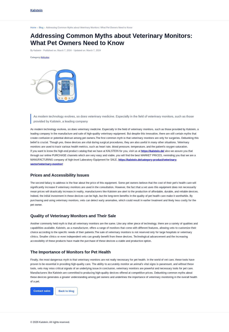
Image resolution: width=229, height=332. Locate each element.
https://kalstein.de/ (152, 151)
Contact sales (41, 290)
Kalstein (36, 10)
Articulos (45, 57)
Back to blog (66, 291)
